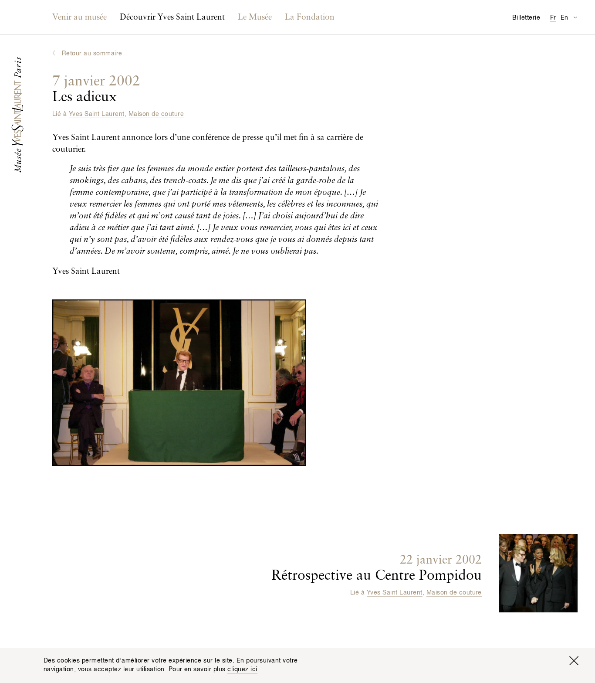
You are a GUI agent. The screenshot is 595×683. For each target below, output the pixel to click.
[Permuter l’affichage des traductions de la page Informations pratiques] (575, 17)
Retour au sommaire (92, 54)
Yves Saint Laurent (97, 114)
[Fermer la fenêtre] (573, 660)
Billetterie (526, 18)
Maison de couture (156, 114)
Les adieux (96, 89)
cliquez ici (242, 669)
